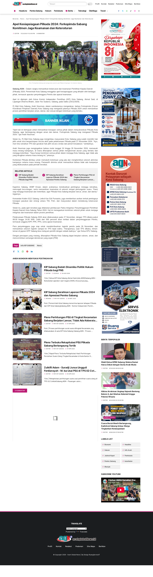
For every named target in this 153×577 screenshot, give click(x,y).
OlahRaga (93, 11)
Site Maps (128, 4)
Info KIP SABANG (27, 245)
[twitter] (19, 251)
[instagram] (135, 11)
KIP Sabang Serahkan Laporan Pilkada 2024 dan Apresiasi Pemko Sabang (56, 177)
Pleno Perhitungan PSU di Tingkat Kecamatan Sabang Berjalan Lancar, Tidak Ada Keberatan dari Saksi (84, 177)
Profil (97, 4)
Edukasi (56, 273)
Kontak (104, 4)
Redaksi (111, 4)
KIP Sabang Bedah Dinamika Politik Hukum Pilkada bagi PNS (28, 177)
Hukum (48, 11)
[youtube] (139, 11)
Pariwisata (58, 11)
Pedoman (119, 4)
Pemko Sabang (36, 11)
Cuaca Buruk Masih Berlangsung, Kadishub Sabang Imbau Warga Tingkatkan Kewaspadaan (116, 426)
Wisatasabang (109, 385)
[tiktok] (131, 11)
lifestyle (107, 467)
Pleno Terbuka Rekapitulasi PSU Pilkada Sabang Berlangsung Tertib (67, 344)
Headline (127, 444)
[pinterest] (28, 251)
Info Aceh (128, 450)
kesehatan (128, 461)
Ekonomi (107, 444)
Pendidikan (108, 356)
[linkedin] (32, 251)
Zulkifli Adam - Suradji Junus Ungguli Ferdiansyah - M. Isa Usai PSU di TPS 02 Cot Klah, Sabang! (69, 369)
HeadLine (23, 11)
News (22, 19)
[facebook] (119, 11)
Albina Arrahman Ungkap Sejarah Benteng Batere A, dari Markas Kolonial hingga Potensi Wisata (120, 394)
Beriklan (137, 4)
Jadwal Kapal (109, 456)
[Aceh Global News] (25, 5)
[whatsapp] (127, 11)
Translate (83, 532)
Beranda (15, 19)
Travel (103, 11)
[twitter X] (123, 11)
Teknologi (82, 11)
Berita (70, 11)
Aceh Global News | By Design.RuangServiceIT (83, 555)
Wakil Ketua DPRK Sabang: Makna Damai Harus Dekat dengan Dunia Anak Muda (119, 363)
